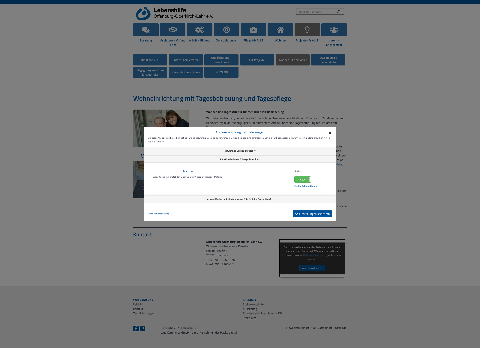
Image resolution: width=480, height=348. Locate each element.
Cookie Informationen (305, 186)
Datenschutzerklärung (158, 213)
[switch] (302, 179)
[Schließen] (330, 133)
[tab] (240, 150)
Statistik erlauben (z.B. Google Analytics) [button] (239, 159)
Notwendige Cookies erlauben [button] (239, 151)
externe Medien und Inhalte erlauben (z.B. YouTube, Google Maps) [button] (239, 199)
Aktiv (303, 179)
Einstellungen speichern (314, 213)
